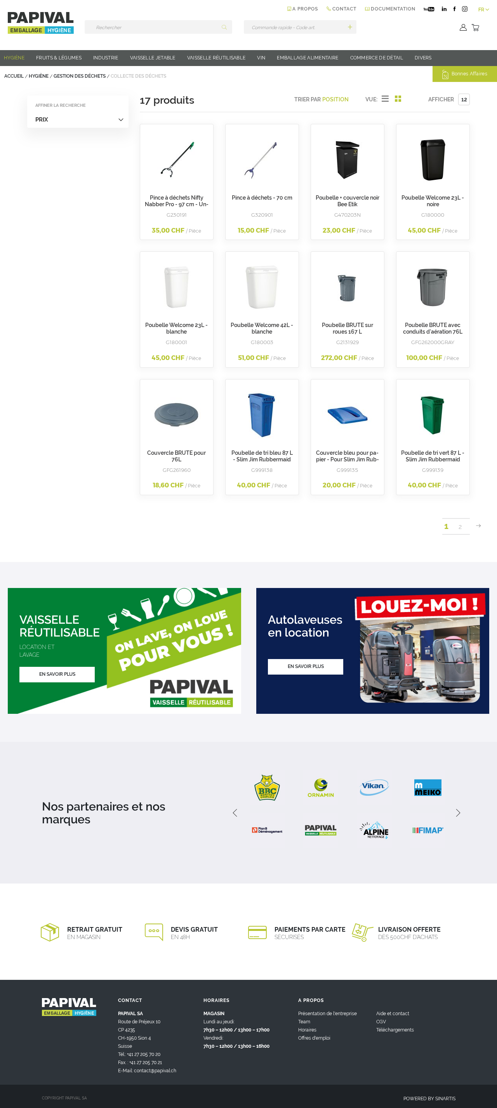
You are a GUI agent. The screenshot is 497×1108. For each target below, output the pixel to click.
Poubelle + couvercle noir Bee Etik (347, 201)
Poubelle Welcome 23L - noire (432, 201)
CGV (381, 1022)
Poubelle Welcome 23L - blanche (176, 328)
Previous (234, 813)
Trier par (307, 99)
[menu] (248, 58)
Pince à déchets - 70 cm (262, 198)
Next (455, 813)
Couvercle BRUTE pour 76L (176, 456)
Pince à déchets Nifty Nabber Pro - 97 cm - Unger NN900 (177, 204)
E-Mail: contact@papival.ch (147, 1070)
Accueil (14, 76)
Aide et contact (392, 1013)
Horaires (307, 1030)
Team (304, 1022)
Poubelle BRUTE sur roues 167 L (347, 328)
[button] (483, 9)
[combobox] (158, 27)
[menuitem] (14, 58)
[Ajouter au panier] (350, 27)
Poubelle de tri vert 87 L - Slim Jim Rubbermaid (432, 456)
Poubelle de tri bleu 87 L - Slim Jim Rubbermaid (262, 456)
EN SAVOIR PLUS (57, 674)
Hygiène (39, 76)
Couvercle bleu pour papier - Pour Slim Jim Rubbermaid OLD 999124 (347, 459)
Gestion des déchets (80, 76)
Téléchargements (395, 1030)
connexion (462, 28)
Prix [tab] (41, 119)
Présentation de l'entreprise (327, 1013)
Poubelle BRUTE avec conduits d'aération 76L (432, 328)
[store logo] (41, 23)
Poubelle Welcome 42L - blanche (262, 328)
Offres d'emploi (314, 1038)
